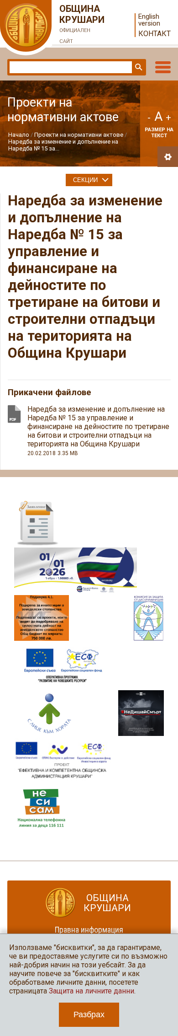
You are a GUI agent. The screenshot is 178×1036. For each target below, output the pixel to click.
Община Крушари (82, 23)
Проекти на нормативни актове (78, 134)
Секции (85, 180)
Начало (18, 134)
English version (149, 20)
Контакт (154, 33)
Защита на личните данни (91, 991)
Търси (138, 67)
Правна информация (89, 929)
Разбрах (89, 1014)
